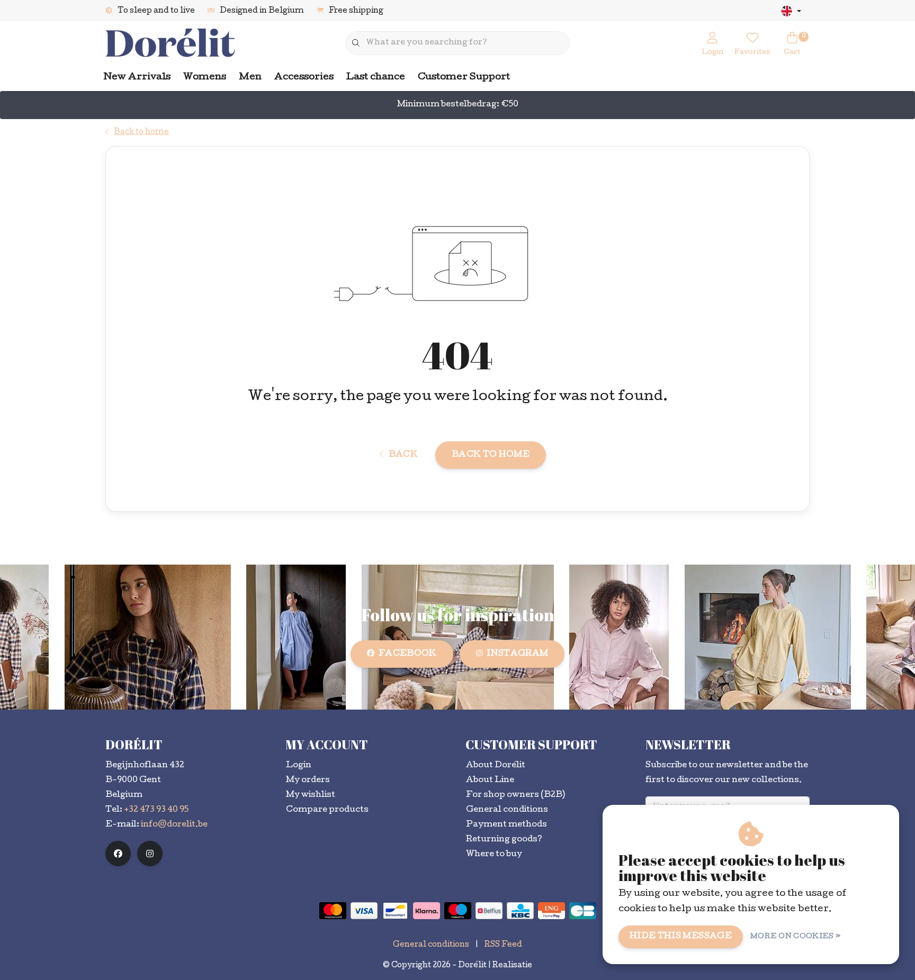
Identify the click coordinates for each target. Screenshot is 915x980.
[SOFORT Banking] (426, 910)
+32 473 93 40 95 (156, 810)
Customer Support (464, 77)
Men (250, 77)
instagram (517, 654)
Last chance (375, 77)
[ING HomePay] (551, 910)
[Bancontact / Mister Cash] (395, 910)
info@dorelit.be (174, 825)
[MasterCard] (332, 910)
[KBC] (520, 910)
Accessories (304, 77)
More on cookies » (795, 936)
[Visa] (364, 910)
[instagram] (150, 853)
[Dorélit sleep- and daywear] (170, 43)
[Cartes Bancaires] (582, 910)
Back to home (491, 455)
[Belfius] (489, 910)
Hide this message (681, 936)
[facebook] (118, 853)
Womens (204, 77)
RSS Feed (503, 945)
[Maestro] (457, 910)
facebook (408, 654)
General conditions (431, 945)
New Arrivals (137, 77)
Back (403, 455)
